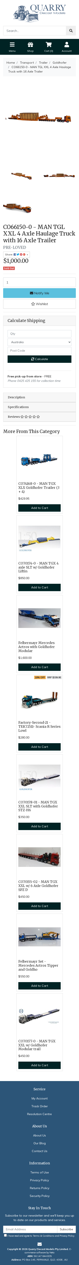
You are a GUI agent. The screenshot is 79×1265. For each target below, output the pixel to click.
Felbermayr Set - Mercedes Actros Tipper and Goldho (38, 965)
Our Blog (39, 1143)
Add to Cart (39, 508)
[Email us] (39, 1244)
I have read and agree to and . (41, 1235)
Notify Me (41, 293)
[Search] (71, 31)
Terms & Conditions (43, 1235)
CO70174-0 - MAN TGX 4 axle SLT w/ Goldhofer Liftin (38, 567)
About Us (39, 1135)
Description (16, 397)
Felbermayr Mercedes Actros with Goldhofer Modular (36, 647)
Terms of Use (39, 1172)
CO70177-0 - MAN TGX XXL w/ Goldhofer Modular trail (36, 1045)
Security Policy (40, 1196)
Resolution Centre (39, 1114)
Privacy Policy (39, 1180)
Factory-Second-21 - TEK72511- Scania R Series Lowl (39, 727)
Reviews (14, 417)
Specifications (18, 407)
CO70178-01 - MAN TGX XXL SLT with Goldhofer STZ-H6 (38, 806)
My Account (40, 1098)
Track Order (39, 1106)
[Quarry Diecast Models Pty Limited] (39, 13)
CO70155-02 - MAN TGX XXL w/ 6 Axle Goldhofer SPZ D (38, 886)
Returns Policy (39, 1188)
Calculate (41, 359)
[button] (39, 304)
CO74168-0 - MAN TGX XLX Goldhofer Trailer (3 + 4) (38, 488)
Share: (9, 254)
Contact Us (39, 1151)
